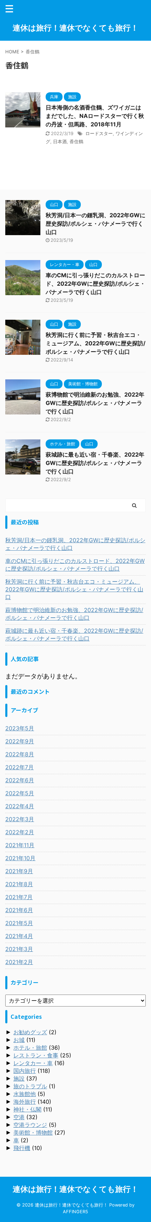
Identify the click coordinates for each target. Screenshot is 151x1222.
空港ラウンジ (30, 1124)
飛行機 (21, 1147)
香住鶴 (76, 141)
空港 (19, 1117)
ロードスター (99, 133)
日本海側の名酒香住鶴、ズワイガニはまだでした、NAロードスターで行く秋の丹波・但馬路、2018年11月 (95, 116)
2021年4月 (19, 935)
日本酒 (60, 141)
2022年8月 (19, 754)
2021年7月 (19, 897)
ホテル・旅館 (30, 1047)
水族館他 (24, 1093)
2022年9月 (19, 741)
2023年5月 (19, 728)
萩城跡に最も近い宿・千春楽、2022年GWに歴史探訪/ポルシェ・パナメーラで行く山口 (95, 463)
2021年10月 (20, 858)
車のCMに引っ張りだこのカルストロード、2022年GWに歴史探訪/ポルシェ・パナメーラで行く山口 (95, 283)
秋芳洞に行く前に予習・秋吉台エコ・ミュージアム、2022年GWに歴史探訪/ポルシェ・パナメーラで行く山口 (95, 343)
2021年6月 (19, 910)
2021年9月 (19, 871)
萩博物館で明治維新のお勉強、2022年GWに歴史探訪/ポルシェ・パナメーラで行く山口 (95, 403)
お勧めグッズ (30, 1032)
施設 (19, 1078)
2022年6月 (19, 780)
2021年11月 (19, 845)
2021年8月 (19, 884)
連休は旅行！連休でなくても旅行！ (75, 27)
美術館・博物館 (33, 1132)
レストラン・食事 (35, 1055)
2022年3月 (19, 819)
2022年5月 (19, 793)
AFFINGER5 (75, 1211)
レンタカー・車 (33, 1063)
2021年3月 (19, 948)
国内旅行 (24, 1070)
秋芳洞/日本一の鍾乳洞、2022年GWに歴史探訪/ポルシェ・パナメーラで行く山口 (95, 223)
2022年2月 (19, 832)
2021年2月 (19, 961)
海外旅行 (24, 1101)
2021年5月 (19, 923)
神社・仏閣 (27, 1109)
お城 (19, 1039)
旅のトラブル (30, 1086)
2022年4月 (19, 806)
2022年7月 (19, 767)
